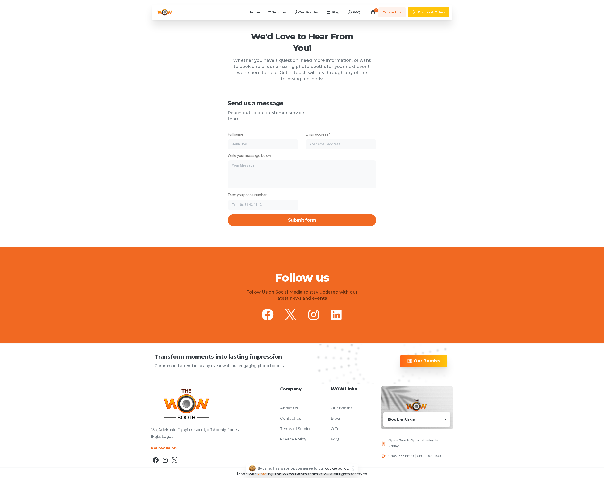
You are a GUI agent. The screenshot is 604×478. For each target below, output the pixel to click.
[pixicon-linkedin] (336, 315)
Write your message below (249, 155)
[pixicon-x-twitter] (290, 315)
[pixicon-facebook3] (267, 315)
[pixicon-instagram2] (313, 315)
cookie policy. (337, 468)
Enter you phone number (247, 195)
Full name (235, 134)
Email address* (318, 134)
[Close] (353, 468)
